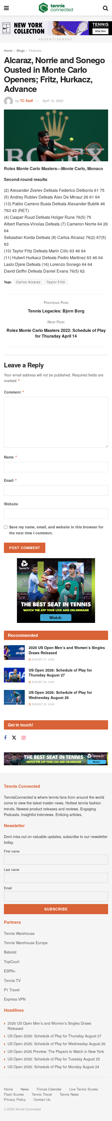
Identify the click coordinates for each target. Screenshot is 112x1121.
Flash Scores (14, 1094)
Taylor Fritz (56, 282)
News (25, 1089)
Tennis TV (12, 980)
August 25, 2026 (42, 704)
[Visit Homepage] (56, 8)
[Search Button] (105, 8)
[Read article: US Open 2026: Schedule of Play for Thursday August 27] (14, 675)
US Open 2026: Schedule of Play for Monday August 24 (53, 1066)
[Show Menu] (6, 8)
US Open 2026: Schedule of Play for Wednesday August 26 (60, 695)
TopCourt (11, 961)
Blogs (21, 50)
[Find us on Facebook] (5, 738)
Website (11, 503)
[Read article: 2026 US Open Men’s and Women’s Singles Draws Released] (14, 652)
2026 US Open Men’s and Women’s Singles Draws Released (67, 650)
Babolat (10, 952)
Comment (14, 392)
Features (35, 50)
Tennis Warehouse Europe (26, 942)
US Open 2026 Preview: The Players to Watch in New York (56, 1051)
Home (8, 50)
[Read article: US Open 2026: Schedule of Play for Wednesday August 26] (14, 697)
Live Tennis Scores (83, 1089)
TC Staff (26, 100)
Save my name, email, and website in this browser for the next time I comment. (56, 529)
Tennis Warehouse (19, 933)
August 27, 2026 (42, 659)
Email (10, 480)
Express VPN (15, 999)
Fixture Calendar (49, 1089)
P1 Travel (12, 989)
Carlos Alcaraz (28, 282)
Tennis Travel (42, 1094)
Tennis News (69, 1094)
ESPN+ (10, 970)
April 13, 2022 (52, 100)
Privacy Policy (15, 1099)
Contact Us (42, 1099)
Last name (11, 869)
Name (10, 457)
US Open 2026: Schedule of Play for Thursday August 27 (60, 672)
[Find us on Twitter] (14, 738)
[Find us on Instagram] (24, 738)
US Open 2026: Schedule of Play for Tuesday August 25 (54, 1058)
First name (12, 851)
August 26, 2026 (42, 682)
